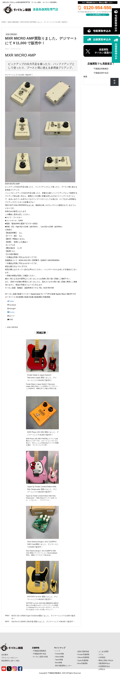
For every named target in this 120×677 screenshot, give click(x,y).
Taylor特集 (59, 660)
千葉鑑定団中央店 (101, 73)
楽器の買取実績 (13, 22)
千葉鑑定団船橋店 (101, 69)
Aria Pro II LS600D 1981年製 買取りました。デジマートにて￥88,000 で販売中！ (43, 622)
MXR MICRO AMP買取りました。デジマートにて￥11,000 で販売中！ (44, 22)
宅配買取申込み (104, 663)
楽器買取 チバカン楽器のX (104, 51)
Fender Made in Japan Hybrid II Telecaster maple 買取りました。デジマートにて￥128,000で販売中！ (41, 377)
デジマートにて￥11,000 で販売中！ (19, 75)
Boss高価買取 (82, 663)
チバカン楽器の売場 (40, 657)
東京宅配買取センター (63, 666)
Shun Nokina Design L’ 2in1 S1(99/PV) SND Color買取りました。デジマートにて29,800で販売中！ (42, 544)
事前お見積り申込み (106, 660)
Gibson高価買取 (83, 657)
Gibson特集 (59, 657)
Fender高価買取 (83, 654)
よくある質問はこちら (97, 15)
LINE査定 (102, 657)
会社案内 (4, 655)
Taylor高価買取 (82, 660)
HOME (3, 22)
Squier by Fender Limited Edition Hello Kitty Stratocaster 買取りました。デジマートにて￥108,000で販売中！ (42, 489)
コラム (101, 654)
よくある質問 (103, 651)
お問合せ (102, 669)
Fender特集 (59, 654)
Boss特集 (58, 662)
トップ (57, 651)
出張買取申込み (104, 666)
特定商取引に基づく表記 (10, 661)
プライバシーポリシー (9, 658)
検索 (85, 77)
